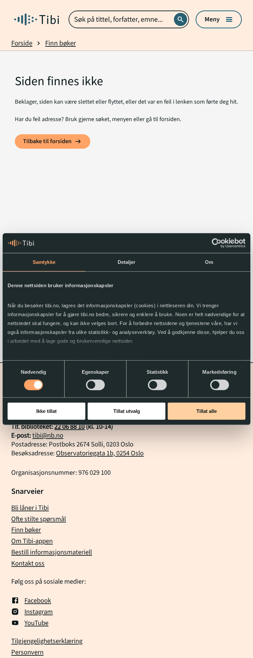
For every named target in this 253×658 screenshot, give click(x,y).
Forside (21, 43)
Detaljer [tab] (127, 262)
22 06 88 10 (69, 426)
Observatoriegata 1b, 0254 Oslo (100, 453)
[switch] (95, 385)
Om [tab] (209, 262)
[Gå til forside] (36, 19)
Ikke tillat (46, 411)
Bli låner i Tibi (30, 508)
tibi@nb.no (47, 435)
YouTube (36, 623)
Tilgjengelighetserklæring (46, 641)
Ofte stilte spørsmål (38, 519)
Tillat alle (206, 411)
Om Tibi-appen (32, 541)
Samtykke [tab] (44, 262)
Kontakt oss (27, 563)
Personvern (27, 652)
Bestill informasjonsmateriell (51, 552)
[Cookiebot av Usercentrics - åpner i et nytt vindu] (216, 243)
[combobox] (129, 19)
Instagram (38, 612)
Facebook (37, 600)
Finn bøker (60, 43)
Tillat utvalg (126, 411)
